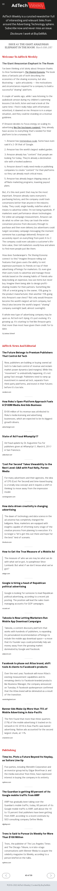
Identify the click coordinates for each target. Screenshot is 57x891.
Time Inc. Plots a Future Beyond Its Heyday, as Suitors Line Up (27, 758)
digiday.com (6, 824)
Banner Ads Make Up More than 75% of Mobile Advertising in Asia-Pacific (25, 710)
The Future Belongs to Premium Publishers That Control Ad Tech (27, 354)
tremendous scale (28, 141)
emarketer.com (7, 737)
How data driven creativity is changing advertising (25, 508)
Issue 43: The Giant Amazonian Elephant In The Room (28, 46)
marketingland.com (8, 699)
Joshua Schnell (9, 333)
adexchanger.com (8, 426)
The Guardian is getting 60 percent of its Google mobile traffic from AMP (26, 793)
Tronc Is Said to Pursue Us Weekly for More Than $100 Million (27, 835)
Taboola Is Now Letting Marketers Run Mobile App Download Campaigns (25, 619)
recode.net (6, 608)
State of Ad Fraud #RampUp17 (20, 436)
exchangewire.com (8, 496)
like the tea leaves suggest (27, 127)
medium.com (6, 392)
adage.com (6, 573)
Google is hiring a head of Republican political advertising (24, 584)
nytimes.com (6, 782)
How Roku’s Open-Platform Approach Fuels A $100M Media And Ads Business (27, 403)
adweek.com (6, 653)
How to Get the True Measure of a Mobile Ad (28, 552)
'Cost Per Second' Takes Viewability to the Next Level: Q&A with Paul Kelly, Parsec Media (27, 467)
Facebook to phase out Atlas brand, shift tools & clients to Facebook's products (26, 665)
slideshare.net (7, 454)
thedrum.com (6, 542)
